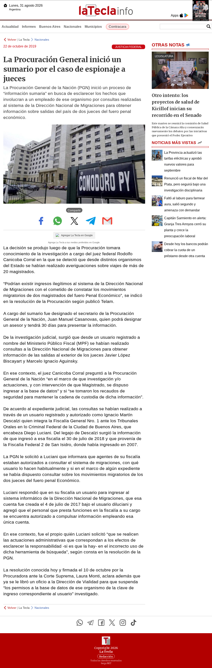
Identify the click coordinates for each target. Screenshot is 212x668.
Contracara (117, 26)
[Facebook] (101, 623)
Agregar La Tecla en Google (77, 235)
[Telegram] (90, 623)
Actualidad (10, 26)
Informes (29, 26)
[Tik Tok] (133, 623)
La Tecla (24, 39)
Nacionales (72, 26)
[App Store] (181, 15)
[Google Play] (186, 15)
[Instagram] (123, 623)
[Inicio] (5, 5)
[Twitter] (112, 623)
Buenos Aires (49, 26)
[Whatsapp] (79, 623)
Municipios (93, 26)
